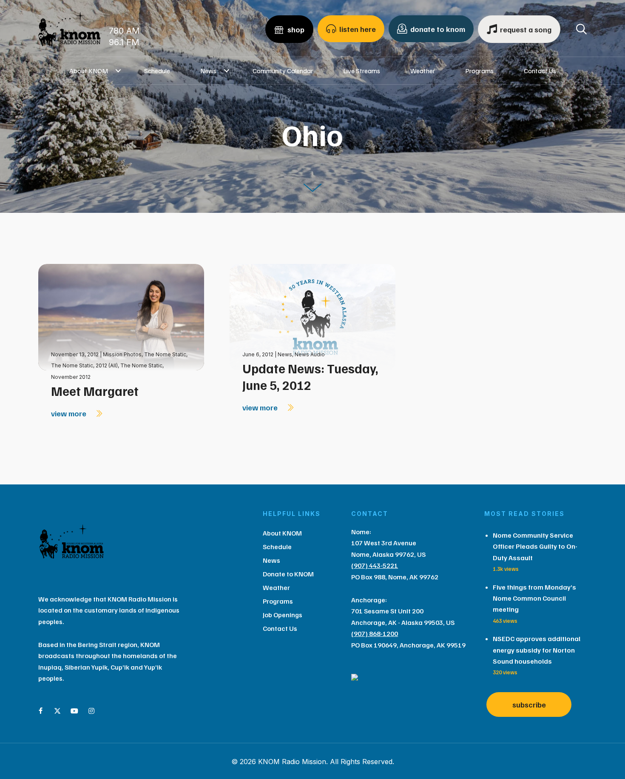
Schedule (157, 70)
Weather (422, 70)
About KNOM (88, 70)
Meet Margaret (95, 391)
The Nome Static (165, 354)
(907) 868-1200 (374, 633)
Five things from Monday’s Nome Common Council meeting (534, 598)
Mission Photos (122, 354)
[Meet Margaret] (121, 316)
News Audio (310, 354)
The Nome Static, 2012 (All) (84, 365)
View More (69, 413)
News (208, 70)
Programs (479, 70)
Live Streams (361, 70)
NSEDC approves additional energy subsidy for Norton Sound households (536, 649)
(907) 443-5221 (374, 565)
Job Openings (282, 614)
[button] (118, 70)
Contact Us (540, 70)
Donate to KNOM (288, 574)
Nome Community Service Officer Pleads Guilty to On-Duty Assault (535, 546)
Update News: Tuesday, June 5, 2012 (310, 376)
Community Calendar (283, 70)
